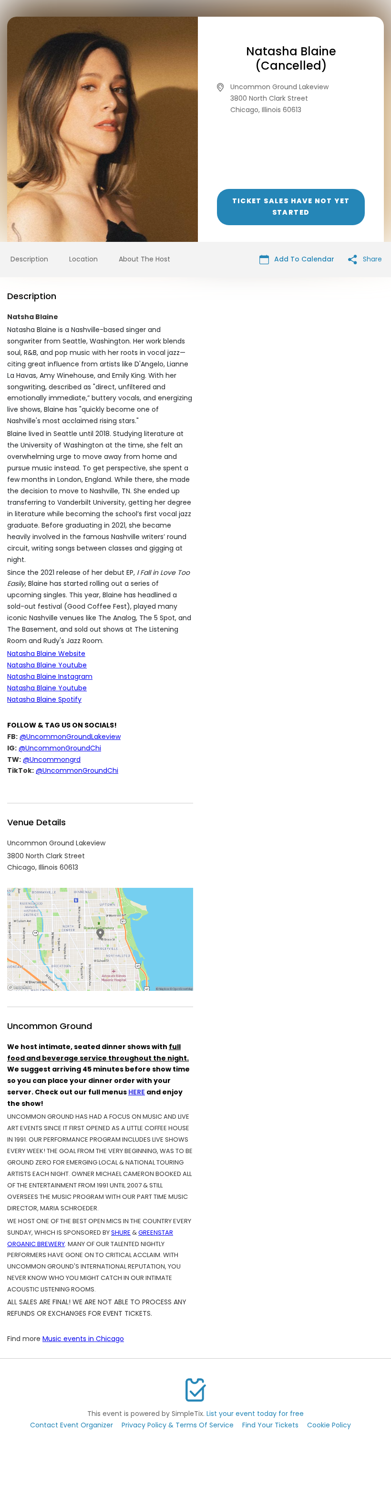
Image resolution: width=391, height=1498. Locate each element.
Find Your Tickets (270, 1425)
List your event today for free (255, 1413)
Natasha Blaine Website (46, 653)
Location (83, 259)
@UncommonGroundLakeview (70, 736)
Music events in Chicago (83, 1338)
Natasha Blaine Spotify (44, 699)
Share (371, 259)
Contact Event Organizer (71, 1425)
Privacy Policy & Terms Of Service (178, 1425)
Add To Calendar (303, 259)
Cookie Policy (329, 1425)
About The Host (144, 259)
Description (29, 259)
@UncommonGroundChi (60, 748)
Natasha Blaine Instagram (50, 676)
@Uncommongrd (52, 759)
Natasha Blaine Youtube (47, 665)
